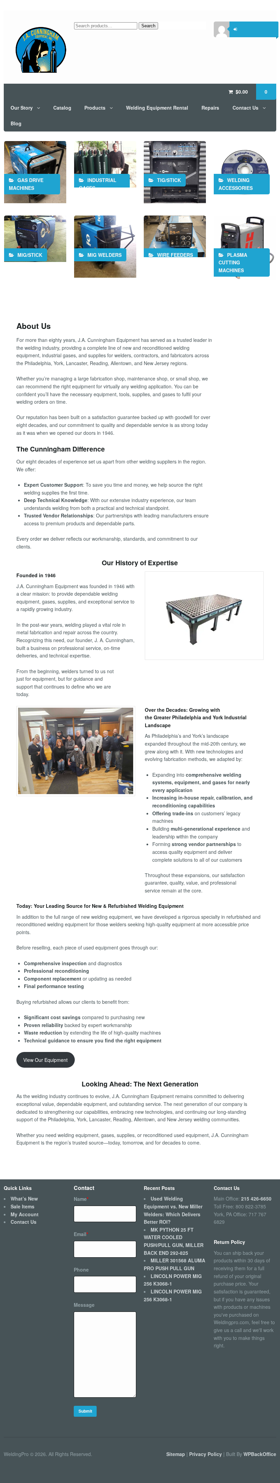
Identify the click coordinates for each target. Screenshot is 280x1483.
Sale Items (22, 1206)
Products (95, 107)
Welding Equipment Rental (157, 107)
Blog (16, 123)
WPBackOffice (259, 1454)
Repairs (210, 107)
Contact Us (245, 107)
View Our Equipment (46, 1059)
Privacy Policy (206, 1454)
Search (148, 25)
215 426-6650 (256, 1198)
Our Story (22, 107)
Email (81, 1234)
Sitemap (176, 1454)
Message (84, 1304)
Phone (81, 1269)
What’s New (24, 1198)
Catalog (62, 107)
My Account (25, 1214)
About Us (33, 325)
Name (81, 1198)
